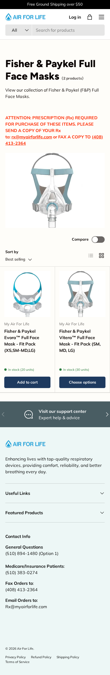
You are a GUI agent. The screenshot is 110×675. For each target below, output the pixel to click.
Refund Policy (41, 657)
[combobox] (55, 30)
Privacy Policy (15, 657)
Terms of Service (17, 662)
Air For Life (25, 649)
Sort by (11, 251)
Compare (80, 239)
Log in (75, 17)
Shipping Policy (68, 657)
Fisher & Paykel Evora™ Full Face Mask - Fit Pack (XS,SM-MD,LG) (21, 340)
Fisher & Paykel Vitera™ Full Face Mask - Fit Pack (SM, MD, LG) (80, 340)
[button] (90, 17)
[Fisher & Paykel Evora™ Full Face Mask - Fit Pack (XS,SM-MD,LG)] (27, 294)
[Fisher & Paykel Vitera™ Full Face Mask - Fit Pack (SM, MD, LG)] (82, 294)
